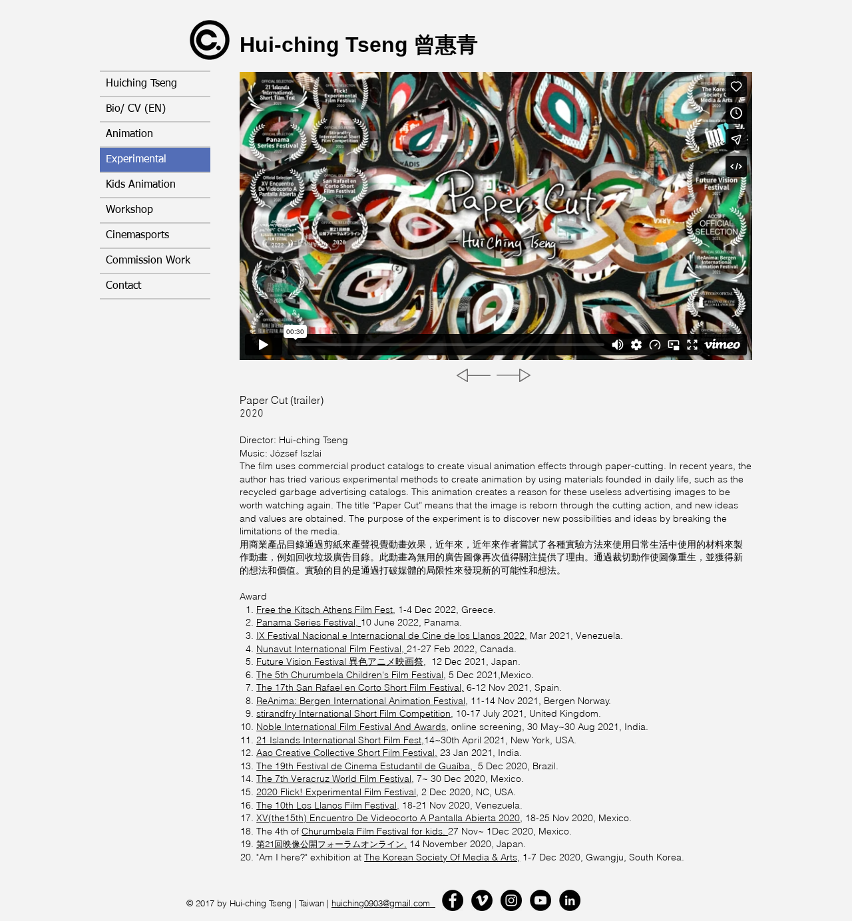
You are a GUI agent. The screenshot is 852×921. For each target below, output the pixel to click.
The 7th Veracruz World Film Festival (333, 779)
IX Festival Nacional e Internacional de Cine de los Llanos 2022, (391, 636)
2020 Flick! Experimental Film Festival (336, 792)
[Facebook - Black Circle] (452, 900)
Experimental (136, 159)
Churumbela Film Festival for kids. (375, 831)
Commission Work (148, 261)
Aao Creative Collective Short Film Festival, (346, 753)
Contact (123, 286)
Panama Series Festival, (308, 622)
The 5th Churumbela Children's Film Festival (349, 675)
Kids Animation (141, 185)
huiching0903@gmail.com (383, 903)
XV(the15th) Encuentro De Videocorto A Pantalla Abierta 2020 (388, 818)
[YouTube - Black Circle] (540, 900)
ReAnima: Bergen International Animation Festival (360, 701)
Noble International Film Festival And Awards (351, 727)
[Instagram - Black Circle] (511, 900)
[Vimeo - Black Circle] (482, 900)
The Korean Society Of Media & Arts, (442, 857)
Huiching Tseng (141, 84)
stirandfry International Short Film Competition (353, 713)
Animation (129, 134)
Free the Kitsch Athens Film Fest (324, 610)
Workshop (129, 210)
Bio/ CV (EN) (136, 109)
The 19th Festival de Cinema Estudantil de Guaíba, (365, 766)
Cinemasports (137, 235)
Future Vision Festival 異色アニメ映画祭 (339, 661)
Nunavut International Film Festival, (331, 649)
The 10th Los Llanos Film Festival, (327, 805)
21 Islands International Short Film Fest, (340, 740)
